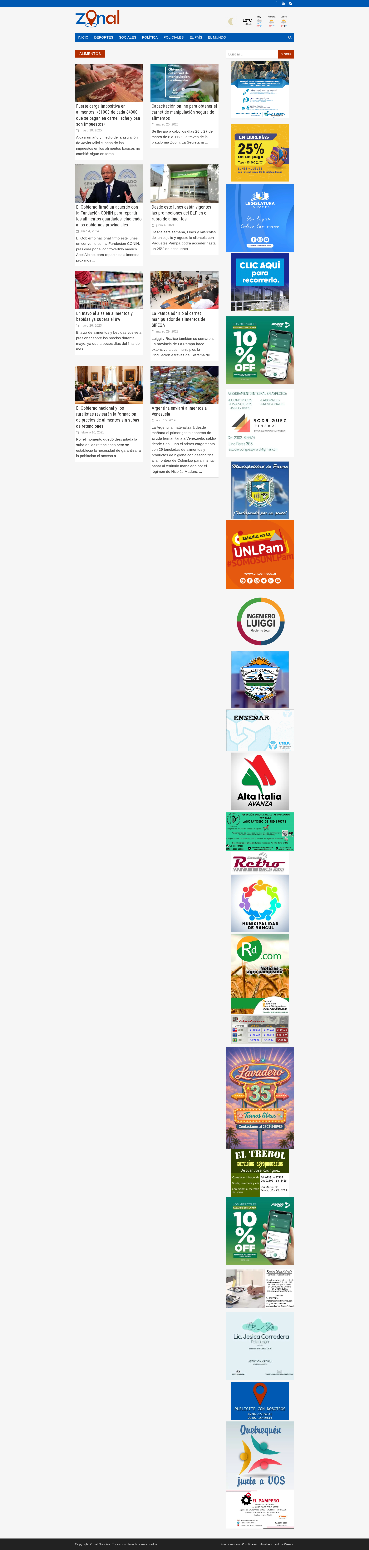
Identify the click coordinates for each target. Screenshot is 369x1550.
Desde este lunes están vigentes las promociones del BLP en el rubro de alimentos (181, 213)
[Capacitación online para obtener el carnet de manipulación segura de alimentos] (184, 83)
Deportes (103, 37)
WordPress (249, 1544)
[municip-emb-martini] (260, 679)
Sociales (127, 37)
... (116, 154)
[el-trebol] (260, 1172)
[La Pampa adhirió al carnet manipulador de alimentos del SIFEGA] (184, 290)
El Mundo (217, 37)
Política (150, 37)
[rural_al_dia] (260, 974)
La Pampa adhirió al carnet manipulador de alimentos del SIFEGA (179, 319)
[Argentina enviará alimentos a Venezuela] (184, 385)
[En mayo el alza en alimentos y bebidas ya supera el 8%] (109, 290)
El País (195, 37)
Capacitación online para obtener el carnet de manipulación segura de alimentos (184, 112)
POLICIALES (174, 37)
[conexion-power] (260, 863)
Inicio (83, 37)
